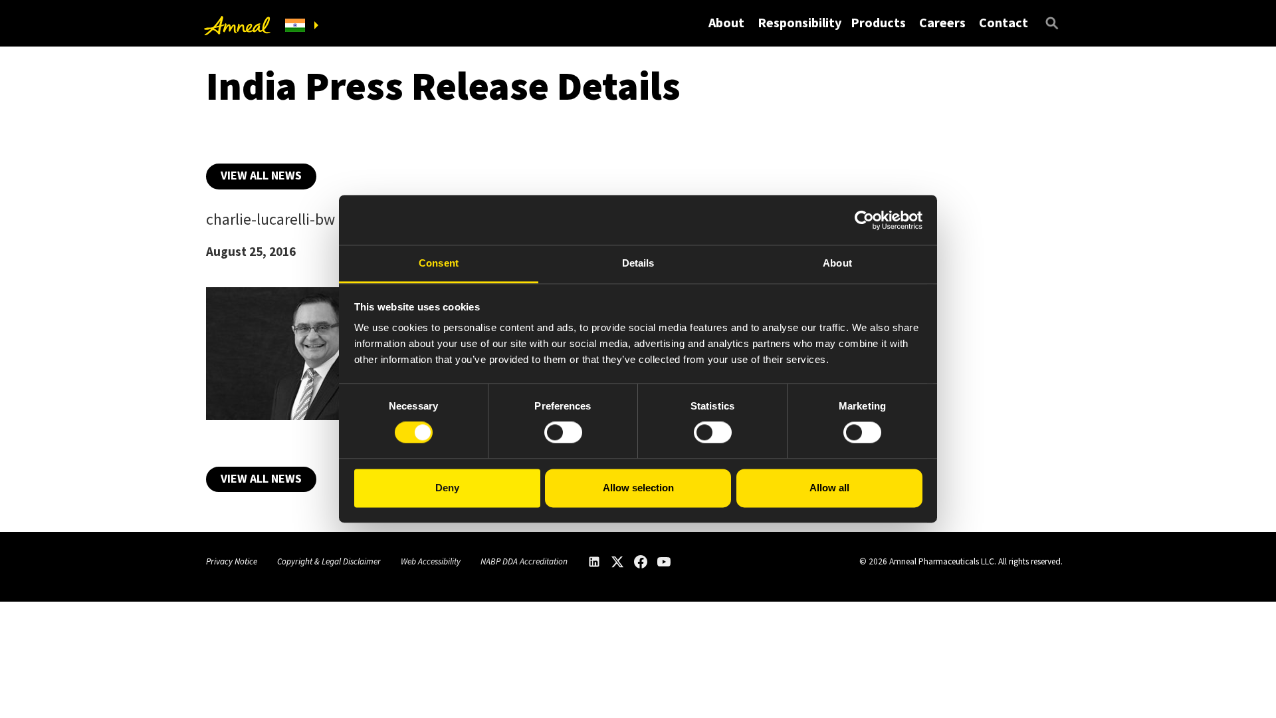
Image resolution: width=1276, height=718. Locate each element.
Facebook (640, 561)
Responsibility (799, 22)
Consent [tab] (439, 263)
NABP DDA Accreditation (524, 561)
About (726, 22)
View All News (261, 175)
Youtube (664, 561)
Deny (447, 487)
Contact (1003, 22)
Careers (942, 22)
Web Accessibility (431, 561)
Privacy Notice (231, 561)
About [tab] (837, 263)
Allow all (829, 487)
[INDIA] (301, 25)
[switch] (563, 432)
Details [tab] (638, 263)
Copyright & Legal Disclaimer (329, 561)
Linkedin (594, 561)
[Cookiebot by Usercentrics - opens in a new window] (864, 220)
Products (878, 22)
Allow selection (638, 487)
